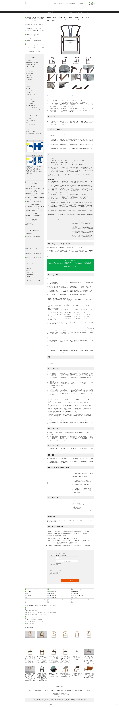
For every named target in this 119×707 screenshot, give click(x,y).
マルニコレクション (30, 86)
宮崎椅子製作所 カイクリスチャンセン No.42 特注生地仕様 (65, 674)
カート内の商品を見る (80, 12)
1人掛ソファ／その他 (30, 131)
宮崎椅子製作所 (29, 71)
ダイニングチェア (30, 118)
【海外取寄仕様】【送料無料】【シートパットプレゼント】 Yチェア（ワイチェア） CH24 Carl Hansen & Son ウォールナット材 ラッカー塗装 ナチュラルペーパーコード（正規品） (89, 642)
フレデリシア (29, 77)
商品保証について (30, 270)
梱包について (34, 250)
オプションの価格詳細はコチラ (55, 566)
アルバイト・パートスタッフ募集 (33, 280)
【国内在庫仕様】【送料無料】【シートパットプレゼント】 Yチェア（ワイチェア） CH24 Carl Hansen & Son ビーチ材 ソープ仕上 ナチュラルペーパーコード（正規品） (89, 659)
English (91, 4)
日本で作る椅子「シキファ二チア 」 (37, 190)
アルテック (28, 75)
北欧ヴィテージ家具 (30, 66)
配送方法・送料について (72, 690)
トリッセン (28, 92)
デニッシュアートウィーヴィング (35, 109)
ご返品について (29, 268)
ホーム (31, 690)
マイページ (62, 12)
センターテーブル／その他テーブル (33, 133)
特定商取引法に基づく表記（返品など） (56, 570)
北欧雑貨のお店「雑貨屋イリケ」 (37, 219)
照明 (27, 122)
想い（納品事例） (37, 236)
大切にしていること (38, 245)
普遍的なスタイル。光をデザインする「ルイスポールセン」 (34, 186)
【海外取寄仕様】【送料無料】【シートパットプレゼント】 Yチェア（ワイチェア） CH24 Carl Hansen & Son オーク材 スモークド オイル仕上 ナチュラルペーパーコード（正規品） (42, 676)
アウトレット (29, 60)
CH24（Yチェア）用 (33, 96)
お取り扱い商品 (29, 263)
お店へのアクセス (37, 257)
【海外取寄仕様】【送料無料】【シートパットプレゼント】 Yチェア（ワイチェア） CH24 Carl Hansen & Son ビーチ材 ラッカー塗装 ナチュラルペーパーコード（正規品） (54, 642)
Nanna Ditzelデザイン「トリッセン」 (34, 212)
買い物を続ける (52, 574)
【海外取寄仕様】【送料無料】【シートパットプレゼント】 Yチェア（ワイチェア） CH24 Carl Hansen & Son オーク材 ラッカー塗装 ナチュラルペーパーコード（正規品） (65, 642)
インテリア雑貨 (29, 103)
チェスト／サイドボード (31, 124)
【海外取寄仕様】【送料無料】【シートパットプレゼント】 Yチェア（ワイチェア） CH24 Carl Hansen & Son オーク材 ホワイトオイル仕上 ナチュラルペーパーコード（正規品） (77, 642)
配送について (29, 266)
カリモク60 (28, 81)
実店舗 (49, 12)
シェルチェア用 (32, 101)
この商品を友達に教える (53, 573)
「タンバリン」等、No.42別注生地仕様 (37, 203)
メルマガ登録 (89, 12)
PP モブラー (29, 68)
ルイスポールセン (30, 73)
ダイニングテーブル (30, 120)
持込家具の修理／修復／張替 (32, 62)
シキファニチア (29, 90)
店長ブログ (33, 233)
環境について (34, 248)
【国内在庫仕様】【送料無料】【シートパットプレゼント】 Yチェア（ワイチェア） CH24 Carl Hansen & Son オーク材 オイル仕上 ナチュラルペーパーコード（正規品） (42, 642)
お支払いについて (30, 272)
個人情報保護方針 (37, 690)
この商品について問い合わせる (54, 572)
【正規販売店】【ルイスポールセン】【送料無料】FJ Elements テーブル (77, 657)
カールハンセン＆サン (31, 64)
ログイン (55, 12)
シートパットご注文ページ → (70, 268)
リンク (43, 690)
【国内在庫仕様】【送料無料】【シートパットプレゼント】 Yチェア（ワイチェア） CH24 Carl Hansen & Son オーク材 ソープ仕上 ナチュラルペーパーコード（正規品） (30, 676)
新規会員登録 (70, 12)
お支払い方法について (61, 690)
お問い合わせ (53, 690)
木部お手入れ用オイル (39, 215)
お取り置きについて (30, 274)
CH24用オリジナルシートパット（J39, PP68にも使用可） (53, 674)
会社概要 (28, 276)
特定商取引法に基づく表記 (83, 690)
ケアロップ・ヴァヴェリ (34, 107)
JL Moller (28, 88)
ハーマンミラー (29, 79)
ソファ (27, 129)
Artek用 (30, 99)
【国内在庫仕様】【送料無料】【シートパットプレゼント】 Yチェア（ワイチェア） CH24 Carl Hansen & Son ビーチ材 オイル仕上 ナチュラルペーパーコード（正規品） (30, 642)
